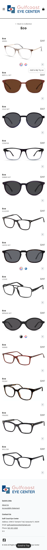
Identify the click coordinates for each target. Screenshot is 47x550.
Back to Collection (24, 24)
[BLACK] (21, 336)
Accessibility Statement (11, 508)
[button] (3, 9)
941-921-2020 (13, 528)
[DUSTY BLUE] (26, 268)
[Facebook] (4, 541)
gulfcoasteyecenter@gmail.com (19, 525)
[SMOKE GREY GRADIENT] (21, 64)
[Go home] (23, 9)
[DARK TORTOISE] (26, 64)
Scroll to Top (23, 545)
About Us (5, 505)
